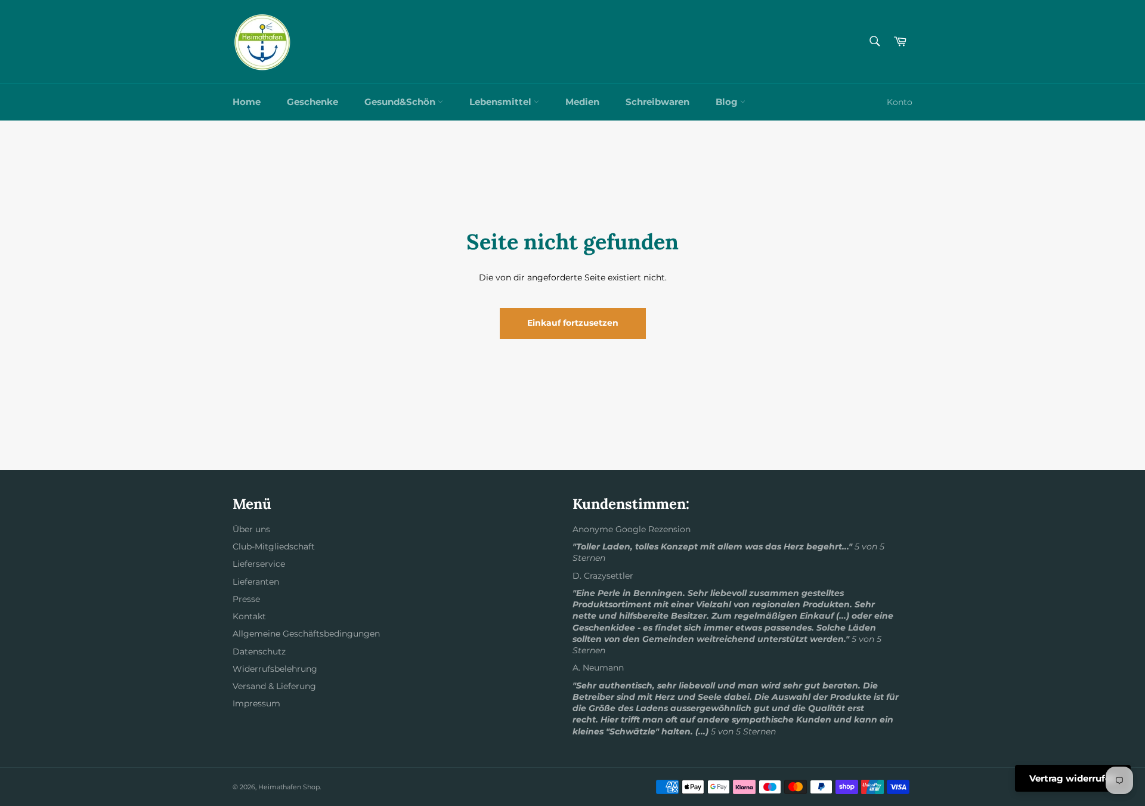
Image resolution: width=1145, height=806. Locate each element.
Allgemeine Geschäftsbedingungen (306, 633)
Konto (899, 102)
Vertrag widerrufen (1072, 778)
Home (247, 101)
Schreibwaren (657, 101)
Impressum (256, 703)
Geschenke (312, 101)
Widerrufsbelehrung (275, 668)
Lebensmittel (501, 101)
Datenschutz (259, 651)
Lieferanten (256, 581)
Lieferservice (259, 563)
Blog (728, 101)
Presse (246, 599)
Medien (582, 101)
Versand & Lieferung (274, 686)
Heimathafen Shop (289, 787)
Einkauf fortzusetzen (572, 322)
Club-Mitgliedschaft (274, 546)
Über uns (251, 529)
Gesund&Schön (401, 101)
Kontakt (249, 616)
